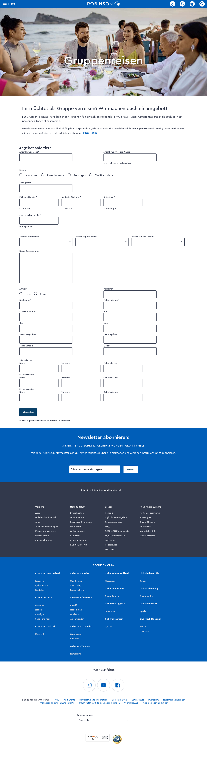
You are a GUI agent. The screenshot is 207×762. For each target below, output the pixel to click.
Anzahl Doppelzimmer (86, 237)
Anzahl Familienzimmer (143, 237)
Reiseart (23, 170)
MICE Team (90, 132)
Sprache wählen (85, 715)
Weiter (130, 469)
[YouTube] (103, 685)
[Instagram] (89, 685)
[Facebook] (118, 685)
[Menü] (108, 735)
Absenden (28, 412)
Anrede (23, 289)
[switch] (105, 737)
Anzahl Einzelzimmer (29, 237)
